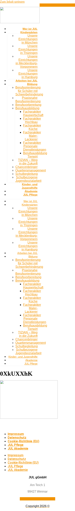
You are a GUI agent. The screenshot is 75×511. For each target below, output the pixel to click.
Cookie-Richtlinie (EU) (23, 441)
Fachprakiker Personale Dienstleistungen (34, 146)
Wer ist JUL (30, 28)
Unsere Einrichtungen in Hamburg (28, 74)
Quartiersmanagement (30, 170)
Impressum (16, 434)
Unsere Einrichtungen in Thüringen (28, 49)
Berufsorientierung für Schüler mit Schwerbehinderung (29, 91)
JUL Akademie (18, 448)
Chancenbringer (26, 167)
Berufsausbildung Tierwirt (35, 154)
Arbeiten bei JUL (27, 80)
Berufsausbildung (27, 108)
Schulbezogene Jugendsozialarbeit (28, 179)
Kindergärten (29, 32)
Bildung (32, 84)
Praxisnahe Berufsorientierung (28, 99)
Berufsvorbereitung (28, 104)
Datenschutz (17, 437)
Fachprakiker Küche (32, 127)
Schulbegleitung (26, 173)
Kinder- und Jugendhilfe (23, 356)
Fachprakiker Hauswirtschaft (33, 113)
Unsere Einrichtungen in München (28, 39)
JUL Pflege (30, 194)
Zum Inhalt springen (12, 1)
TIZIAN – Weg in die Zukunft (28, 161)
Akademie (31, 191)
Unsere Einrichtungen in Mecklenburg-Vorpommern (27, 61)
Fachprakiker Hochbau (32, 120)
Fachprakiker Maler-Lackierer (32, 136)
